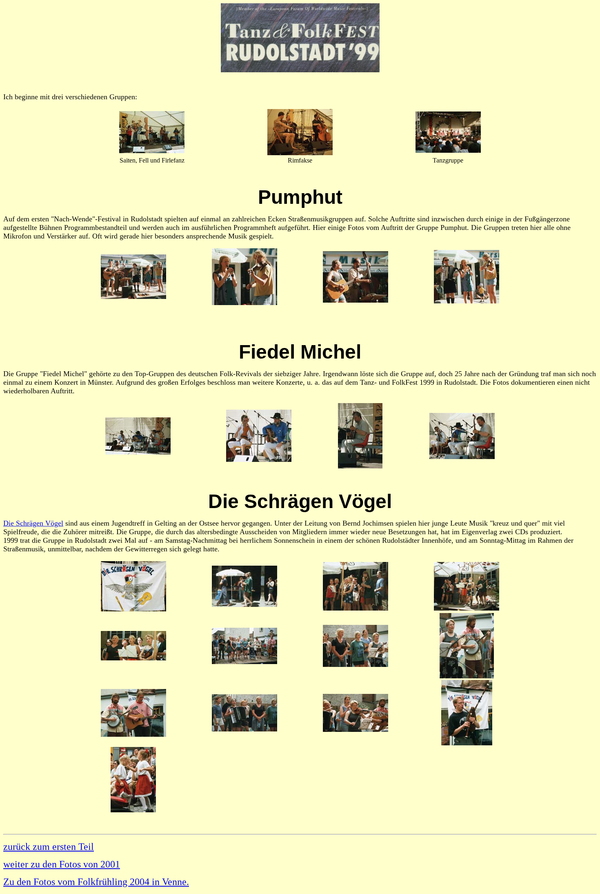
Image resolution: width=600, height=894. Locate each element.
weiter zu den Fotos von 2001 (61, 864)
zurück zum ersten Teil (48, 846)
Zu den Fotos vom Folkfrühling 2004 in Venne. (96, 881)
